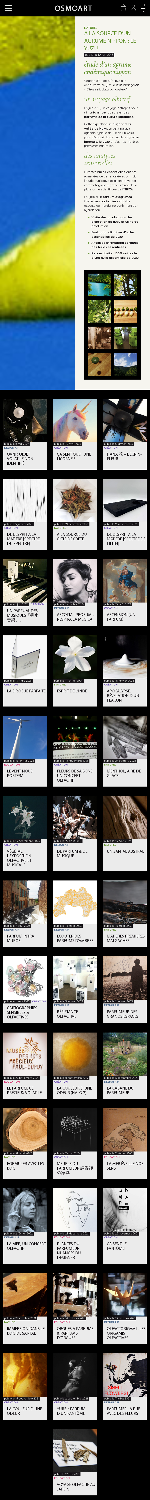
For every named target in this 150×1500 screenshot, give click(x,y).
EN (143, 12)
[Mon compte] (133, 10)
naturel (90, 28)
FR (143, 5)
